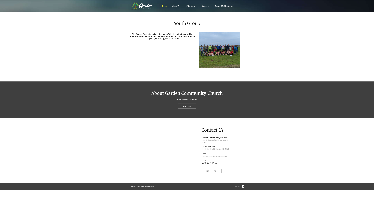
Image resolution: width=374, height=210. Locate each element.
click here (187, 106)
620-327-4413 (209, 162)
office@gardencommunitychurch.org (214, 156)
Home (164, 6)
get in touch (211, 171)
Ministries (191, 6)
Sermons (205, 6)
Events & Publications (224, 6)
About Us (176, 6)
